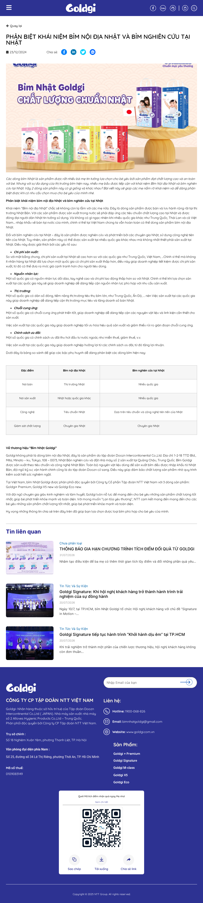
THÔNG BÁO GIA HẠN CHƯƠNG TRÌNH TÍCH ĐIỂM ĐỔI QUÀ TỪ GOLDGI (126, 549)
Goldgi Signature (125, 760)
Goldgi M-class (124, 768)
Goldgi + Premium (126, 754)
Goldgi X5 (120, 775)
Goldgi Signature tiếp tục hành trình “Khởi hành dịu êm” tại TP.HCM (122, 634)
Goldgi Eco (121, 782)
